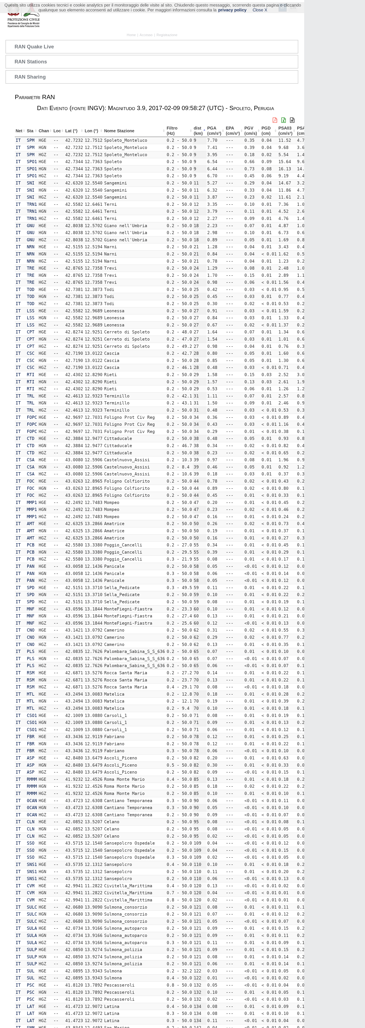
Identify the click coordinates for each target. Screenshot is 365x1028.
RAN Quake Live (34, 46)
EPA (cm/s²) (233, 131)
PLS (30, 651)
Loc (57, 130)
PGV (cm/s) (250, 131)
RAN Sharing (30, 77)
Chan (44, 130)
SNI (30, 183)
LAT (30, 1006)
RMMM (32, 779)
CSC (30, 353)
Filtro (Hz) (172, 131)
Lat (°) (71, 130)
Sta (30, 130)
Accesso (146, 35)
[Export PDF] (275, 120)
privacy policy (232, 10)
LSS (30, 310)
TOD (30, 289)
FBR (30, 736)
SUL (30, 970)
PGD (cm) (266, 131)
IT (18, 140)
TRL (30, 396)
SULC (32, 907)
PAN (30, 566)
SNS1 (32, 864)
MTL (30, 694)
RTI (30, 374)
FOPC (32, 417)
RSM (30, 672)
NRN (30, 246)
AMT (30, 523)
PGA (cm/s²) (214, 131)
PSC (30, 985)
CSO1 (32, 715)
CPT (30, 331)
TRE (30, 268)
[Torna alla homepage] (23, 15)
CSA (30, 459)
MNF (30, 609)
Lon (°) (91, 130)
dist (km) (198, 131)
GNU (30, 225)
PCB (30, 544)
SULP (32, 949)
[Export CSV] (292, 120)
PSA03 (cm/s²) (285, 131)
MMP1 (32, 502)
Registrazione (167, 35)
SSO (30, 843)
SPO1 (32, 161)
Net (19, 130)
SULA (32, 928)
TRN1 (32, 204)
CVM (30, 885)
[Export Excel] (283, 120)
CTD (30, 438)
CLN (30, 821)
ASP (30, 757)
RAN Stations (31, 61)
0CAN (32, 800)
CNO (30, 630)
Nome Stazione (119, 130)
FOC (30, 481)
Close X (260, 10)
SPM (30, 140)
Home (131, 35)
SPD (30, 587)
